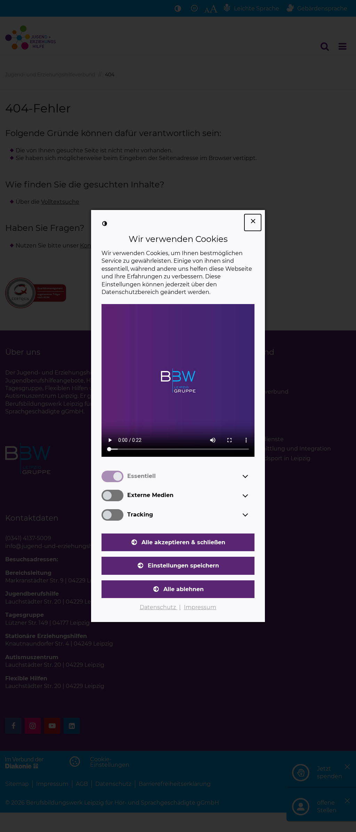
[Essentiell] (251, 476)
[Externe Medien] (251, 495)
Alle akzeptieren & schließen (183, 542)
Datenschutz (158, 607)
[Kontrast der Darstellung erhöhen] (104, 223)
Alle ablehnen (183, 589)
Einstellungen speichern (183, 565)
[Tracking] (251, 514)
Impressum (200, 607)
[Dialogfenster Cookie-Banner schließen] (252, 222)
